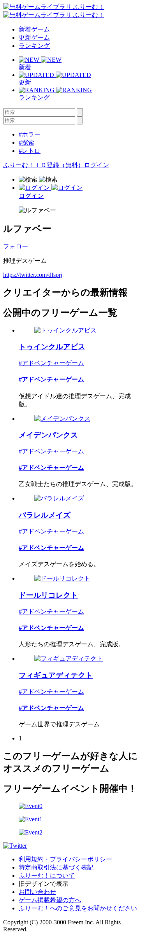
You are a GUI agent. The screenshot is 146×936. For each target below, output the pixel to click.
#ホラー (29, 134)
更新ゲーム (34, 37)
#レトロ (29, 150)
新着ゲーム (34, 29)
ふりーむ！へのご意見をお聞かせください (78, 908)
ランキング (34, 45)
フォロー (15, 246)
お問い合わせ (37, 892)
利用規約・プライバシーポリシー (65, 859)
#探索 (26, 142)
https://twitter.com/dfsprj (32, 274)
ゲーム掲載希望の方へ (50, 900)
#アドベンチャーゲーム (51, 363)
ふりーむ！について (47, 875)
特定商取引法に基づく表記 (56, 867)
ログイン (96, 165)
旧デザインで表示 (44, 883)
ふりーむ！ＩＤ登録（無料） (43, 165)
